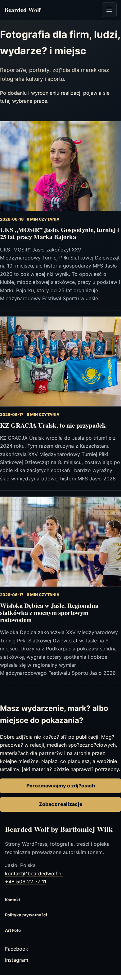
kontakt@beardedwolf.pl (34, 873)
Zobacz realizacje (61, 804)
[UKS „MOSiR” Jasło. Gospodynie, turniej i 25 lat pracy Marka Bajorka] (60, 166)
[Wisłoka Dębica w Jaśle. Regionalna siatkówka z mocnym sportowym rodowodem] (60, 541)
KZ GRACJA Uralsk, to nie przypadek (53, 425)
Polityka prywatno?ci (26, 914)
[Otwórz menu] (109, 9)
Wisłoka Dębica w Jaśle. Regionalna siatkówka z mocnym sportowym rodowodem (49, 612)
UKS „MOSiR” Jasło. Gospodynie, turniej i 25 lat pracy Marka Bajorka (59, 233)
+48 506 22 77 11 (25, 881)
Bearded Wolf (22, 10)
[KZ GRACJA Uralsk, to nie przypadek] (60, 361)
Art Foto (13, 930)
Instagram (16, 960)
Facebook (16, 949)
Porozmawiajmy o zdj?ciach (60, 785)
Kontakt (12, 899)
